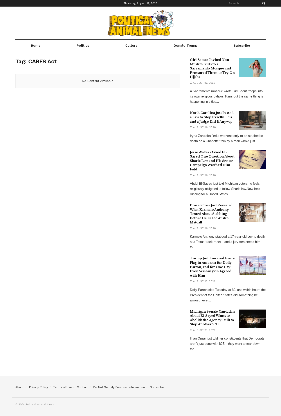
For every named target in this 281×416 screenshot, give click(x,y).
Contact (82, 387)
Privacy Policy (38, 387)
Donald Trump (185, 46)
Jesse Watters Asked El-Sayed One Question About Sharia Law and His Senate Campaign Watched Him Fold (212, 160)
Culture (131, 46)
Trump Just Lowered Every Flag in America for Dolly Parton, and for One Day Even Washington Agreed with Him (212, 266)
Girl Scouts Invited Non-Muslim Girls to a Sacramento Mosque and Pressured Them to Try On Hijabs (212, 68)
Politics (83, 46)
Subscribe (242, 46)
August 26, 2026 (204, 127)
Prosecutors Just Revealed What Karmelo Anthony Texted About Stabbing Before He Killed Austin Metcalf (211, 213)
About (19, 387)
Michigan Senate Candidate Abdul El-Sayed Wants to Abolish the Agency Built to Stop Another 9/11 (212, 318)
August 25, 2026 (204, 281)
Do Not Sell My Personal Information (119, 387)
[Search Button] (263, 3)
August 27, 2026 (203, 82)
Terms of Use (62, 387)
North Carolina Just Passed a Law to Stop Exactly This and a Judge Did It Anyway (212, 117)
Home (35, 46)
